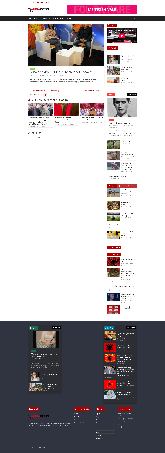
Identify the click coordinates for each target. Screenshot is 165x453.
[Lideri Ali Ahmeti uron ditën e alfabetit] (92, 104)
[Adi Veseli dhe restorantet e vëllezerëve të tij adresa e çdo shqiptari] (110, 332)
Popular (113, 186)
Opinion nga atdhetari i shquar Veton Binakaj (124, 346)
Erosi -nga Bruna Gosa (128, 78)
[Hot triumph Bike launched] (114, 201)
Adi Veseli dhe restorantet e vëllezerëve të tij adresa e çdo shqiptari (125, 335)
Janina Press (45, 75)
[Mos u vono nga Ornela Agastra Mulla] (113, 56)
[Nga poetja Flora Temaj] (113, 67)
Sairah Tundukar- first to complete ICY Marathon (127, 191)
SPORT (62, 18)
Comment (133, 186)
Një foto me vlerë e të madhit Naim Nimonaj (127, 143)
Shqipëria (99, 417)
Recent (123, 186)
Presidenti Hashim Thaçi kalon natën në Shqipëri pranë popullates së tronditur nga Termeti (39, 121)
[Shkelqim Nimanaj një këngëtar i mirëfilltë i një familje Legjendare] (114, 293)
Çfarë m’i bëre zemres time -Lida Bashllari (44, 355)
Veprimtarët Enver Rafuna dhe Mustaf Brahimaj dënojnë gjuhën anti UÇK (125, 357)
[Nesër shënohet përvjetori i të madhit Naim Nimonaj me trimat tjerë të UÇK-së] (113, 163)
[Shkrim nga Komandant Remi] (114, 258)
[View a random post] (135, 18)
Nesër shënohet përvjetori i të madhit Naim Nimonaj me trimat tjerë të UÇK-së (127, 166)
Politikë (37, 18)
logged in (40, 137)
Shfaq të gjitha (132, 94)
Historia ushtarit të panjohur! (117, 176)
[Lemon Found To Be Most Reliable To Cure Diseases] (114, 230)
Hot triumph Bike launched (126, 204)
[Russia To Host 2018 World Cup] (114, 212)
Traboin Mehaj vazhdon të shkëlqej (44, 91)
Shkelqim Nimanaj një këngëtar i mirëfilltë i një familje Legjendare (128, 296)
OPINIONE (70, 18)
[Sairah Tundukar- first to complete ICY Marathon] (114, 188)
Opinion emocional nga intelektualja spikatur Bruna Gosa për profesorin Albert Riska (125, 370)
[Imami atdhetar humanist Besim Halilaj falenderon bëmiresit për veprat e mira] (110, 391)
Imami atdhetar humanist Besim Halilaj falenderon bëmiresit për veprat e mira (125, 394)
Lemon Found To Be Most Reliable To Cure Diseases (127, 234)
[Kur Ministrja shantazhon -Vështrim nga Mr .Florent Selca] (66, 104)
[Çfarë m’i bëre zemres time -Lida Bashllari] (45, 332)
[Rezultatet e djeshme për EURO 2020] (114, 306)
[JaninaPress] (30, 18)
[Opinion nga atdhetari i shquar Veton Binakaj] (110, 344)
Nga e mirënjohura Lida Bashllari (43, 2)
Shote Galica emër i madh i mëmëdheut (127, 154)
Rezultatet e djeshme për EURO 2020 (127, 308)
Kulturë (33, 351)
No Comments (123, 227)
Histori (55, 18)
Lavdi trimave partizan (120, 123)
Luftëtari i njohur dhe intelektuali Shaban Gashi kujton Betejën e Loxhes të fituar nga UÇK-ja (128, 273)
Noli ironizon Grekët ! (94, 91)
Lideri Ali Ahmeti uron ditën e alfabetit (92, 119)
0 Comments (63, 75)
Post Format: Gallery (115, 225)
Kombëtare (46, 18)
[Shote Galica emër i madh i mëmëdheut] (113, 152)
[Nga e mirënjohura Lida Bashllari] (35, 373)
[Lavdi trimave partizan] (122, 99)
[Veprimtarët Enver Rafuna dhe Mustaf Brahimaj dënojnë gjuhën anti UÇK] (110, 354)
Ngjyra (98, 414)
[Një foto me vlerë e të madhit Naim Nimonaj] (113, 141)
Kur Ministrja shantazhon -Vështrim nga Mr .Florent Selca (66, 120)
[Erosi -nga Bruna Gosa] (113, 78)
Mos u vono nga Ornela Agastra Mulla (128, 57)
